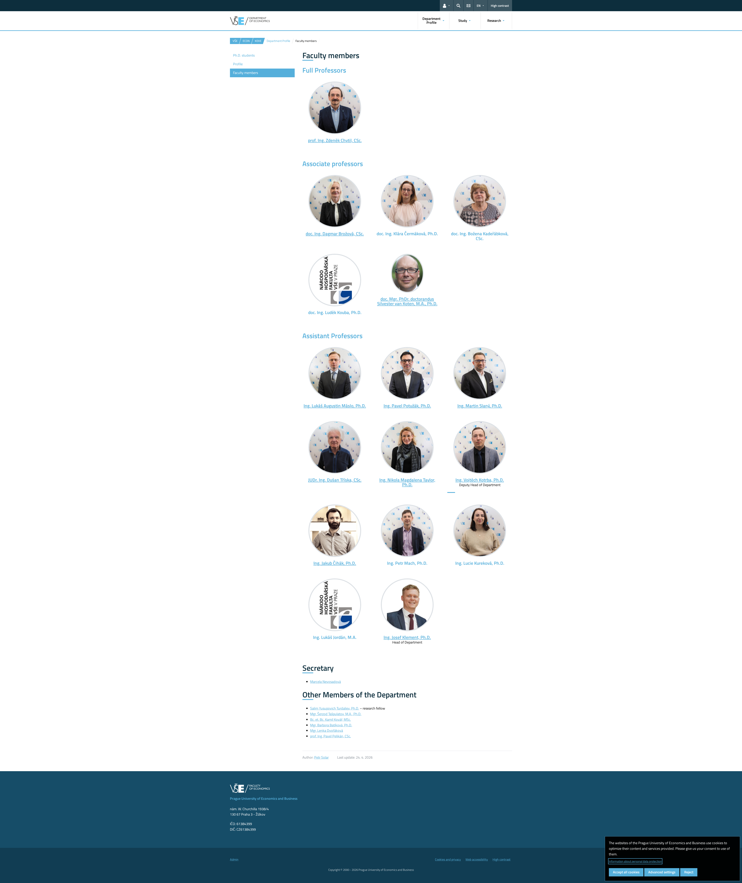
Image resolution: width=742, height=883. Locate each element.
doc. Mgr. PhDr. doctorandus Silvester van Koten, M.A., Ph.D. (407, 301)
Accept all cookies (626, 872)
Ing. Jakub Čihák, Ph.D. (334, 563)
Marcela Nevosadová (325, 681)
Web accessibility (476, 859)
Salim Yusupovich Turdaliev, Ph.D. (334, 708)
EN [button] (479, 5)
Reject (688, 872)
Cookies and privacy (448, 859)
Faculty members (245, 72)
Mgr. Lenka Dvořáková (326, 730)
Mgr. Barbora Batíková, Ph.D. (331, 725)
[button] (446, 5)
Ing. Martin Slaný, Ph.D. (479, 405)
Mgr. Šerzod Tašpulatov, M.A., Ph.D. (335, 714)
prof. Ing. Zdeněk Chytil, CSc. (335, 140)
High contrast (500, 5)
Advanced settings (661, 872)
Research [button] (494, 20)
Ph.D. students (244, 55)
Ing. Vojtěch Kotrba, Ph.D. (479, 480)
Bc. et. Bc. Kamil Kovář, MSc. (330, 719)
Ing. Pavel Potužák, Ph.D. (407, 405)
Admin (234, 859)
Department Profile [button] (431, 20)
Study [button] (462, 20)
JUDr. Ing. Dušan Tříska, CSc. (335, 480)
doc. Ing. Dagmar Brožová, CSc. (335, 233)
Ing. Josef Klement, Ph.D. (407, 637)
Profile (238, 64)
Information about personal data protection (635, 861)
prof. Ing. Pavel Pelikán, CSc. (330, 736)
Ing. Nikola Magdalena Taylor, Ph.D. (407, 482)
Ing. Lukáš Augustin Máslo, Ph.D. (335, 405)
